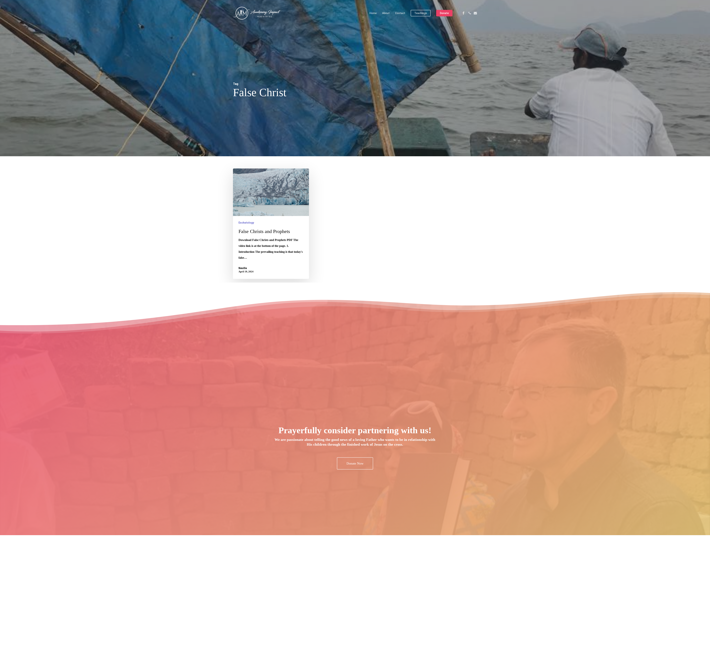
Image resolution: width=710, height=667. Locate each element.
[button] (355, 463)
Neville (243, 268)
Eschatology (246, 222)
